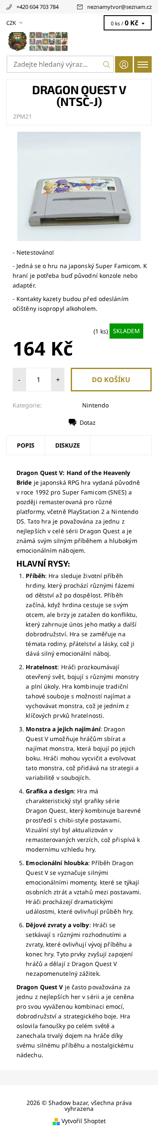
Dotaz (88, 422)
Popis (26, 445)
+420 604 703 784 (37, 7)
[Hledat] (107, 64)
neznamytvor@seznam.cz (119, 7)
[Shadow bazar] (79, 41)
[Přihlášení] (124, 64)
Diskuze (67, 445)
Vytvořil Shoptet (84, 1121)
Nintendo (95, 405)
